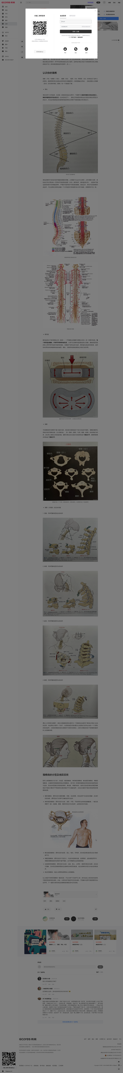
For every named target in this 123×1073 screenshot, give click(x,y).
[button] (95, 11)
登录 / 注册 (76, 31)
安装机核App (39, 51)
